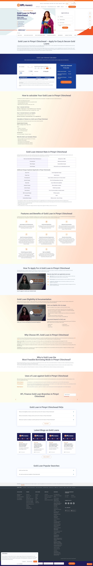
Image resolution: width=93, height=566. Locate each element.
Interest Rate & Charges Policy (58, 496)
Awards (36, 495)
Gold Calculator (19, 499)
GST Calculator (19, 498)
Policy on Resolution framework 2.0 (57, 526)
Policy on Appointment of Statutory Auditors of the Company (58, 539)
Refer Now (73, 487)
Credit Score (61, 487)
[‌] (66, 503)
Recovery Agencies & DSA (58, 531)
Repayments (60, 35)
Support (46, 498)
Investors (36, 501)
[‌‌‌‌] (66, 7)
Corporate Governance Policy (57, 510)
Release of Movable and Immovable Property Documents (57, 504)
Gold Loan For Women (29, 502)
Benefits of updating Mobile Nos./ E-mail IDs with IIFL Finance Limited (58, 542)
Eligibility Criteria (68, 35)
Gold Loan (20, 35)
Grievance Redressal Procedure (57, 515)
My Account (72, 6)
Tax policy (55, 550)
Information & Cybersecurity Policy (57, 552)
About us (36, 494)
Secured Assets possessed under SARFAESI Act (56, 536)
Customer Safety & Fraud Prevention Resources (58, 545)
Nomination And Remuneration (56, 512)
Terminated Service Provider (57, 533)
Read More (22, 484)
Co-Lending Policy (57, 494)
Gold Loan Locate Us (48, 497)
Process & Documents (51, 35)
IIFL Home (66, 496)
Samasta (72, 495)
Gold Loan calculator (20, 496)
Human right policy (57, 548)
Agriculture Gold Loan (29, 498)
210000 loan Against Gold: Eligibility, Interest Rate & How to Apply (53, 445)
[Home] (24, 5)
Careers (57, 3)
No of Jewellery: (21, 66)
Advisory (55, 520)
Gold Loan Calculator (28, 35)
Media (67, 487)
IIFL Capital (67, 495)
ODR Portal (37, 502)
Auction (27, 505)
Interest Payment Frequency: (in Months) (41, 66)
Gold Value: (36, 71)
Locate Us (46, 494)
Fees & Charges (56, 498)
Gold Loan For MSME (29, 501)
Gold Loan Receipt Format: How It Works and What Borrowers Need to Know (38, 445)
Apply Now (65, 27)
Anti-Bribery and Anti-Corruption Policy (57, 522)
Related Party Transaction (56, 517)
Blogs (65, 487)
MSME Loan (56, 487)
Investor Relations (46, 3)
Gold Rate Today (45, 487)
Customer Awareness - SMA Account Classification (57, 528)
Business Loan (51, 487)
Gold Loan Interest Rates (40, 35)
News (70, 487)
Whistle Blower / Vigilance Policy (56, 500)
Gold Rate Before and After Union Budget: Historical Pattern (23, 445)
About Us (41, 3)
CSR (54, 3)
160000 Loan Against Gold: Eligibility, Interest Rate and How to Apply (68, 445)
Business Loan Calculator (19, 495)
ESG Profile (51, 3)
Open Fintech (73, 496)
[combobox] (30, 67)
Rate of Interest (21, 71)
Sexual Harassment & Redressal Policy (57, 554)
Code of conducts (56, 547)
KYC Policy (55, 506)
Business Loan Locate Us (49, 495)
